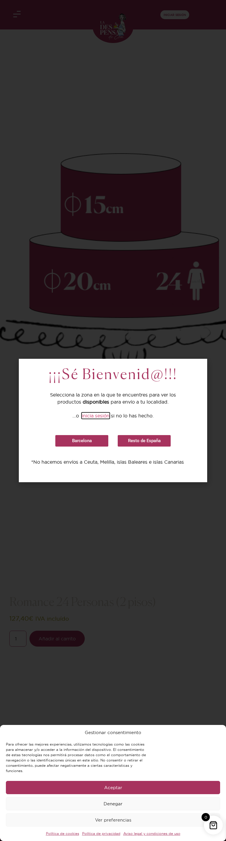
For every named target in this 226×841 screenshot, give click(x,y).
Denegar (113, 804)
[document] (113, 420)
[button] (81, 441)
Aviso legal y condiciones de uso (151, 833)
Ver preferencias (113, 820)
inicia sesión (95, 416)
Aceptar (113, 787)
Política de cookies (62, 833)
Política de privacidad (101, 833)
